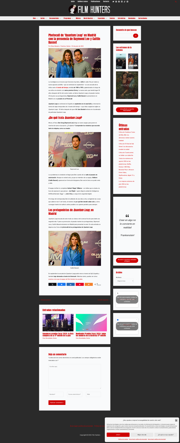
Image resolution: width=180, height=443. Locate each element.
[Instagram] (116, 1)
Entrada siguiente (104, 300)
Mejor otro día (142, 435)
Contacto (106, 1)
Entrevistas (121, 18)
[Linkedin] (122, 1)
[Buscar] (135, 36)
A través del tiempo (62, 87)
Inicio (73, 1)
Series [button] (42, 18)
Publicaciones (95, 1)
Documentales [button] (54, 18)
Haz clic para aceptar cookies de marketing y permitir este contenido (127, 299)
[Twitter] (113, 1)
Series (68, 46)
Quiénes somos (83, 1)
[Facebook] (119, 1)
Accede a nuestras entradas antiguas (127, 260)
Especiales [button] (101, 18)
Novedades (131, 18)
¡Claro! (118, 435)
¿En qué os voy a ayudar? (166, 435)
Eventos (112, 18)
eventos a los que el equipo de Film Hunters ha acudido (65, 279)
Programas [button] (67, 18)
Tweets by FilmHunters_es (127, 299)
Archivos (118, 277)
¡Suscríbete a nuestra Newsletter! (127, 109)
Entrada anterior (45, 300)
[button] (176, 420)
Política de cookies (123, 439)
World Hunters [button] (88, 18)
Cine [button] (34, 18)
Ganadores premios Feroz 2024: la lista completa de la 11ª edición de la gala (58, 334)
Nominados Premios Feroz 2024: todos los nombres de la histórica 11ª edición (91, 334)
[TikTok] (124, 1)
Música (78, 18)
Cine (44, 338)
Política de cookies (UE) (102, 426)
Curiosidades (142, 18)
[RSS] (127, 1)
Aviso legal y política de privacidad (138, 439)
